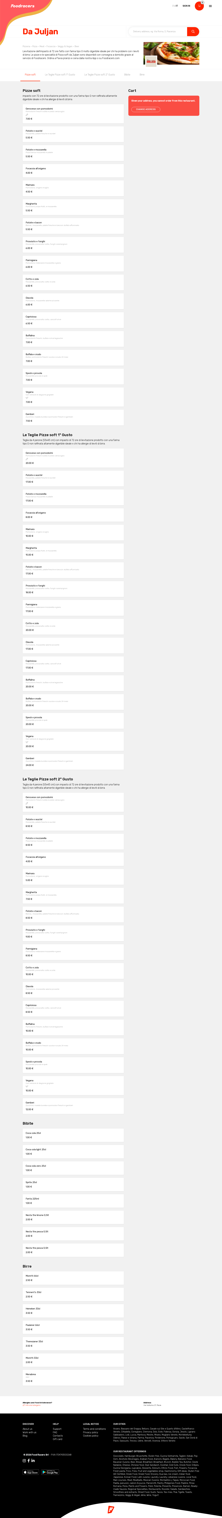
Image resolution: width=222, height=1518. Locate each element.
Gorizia (175, 1432)
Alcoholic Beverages (129, 1459)
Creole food (185, 1465)
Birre (142, 74)
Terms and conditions (94, 1428)
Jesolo (183, 1432)
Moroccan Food (187, 1480)
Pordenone (160, 1438)
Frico (128, 1471)
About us (27, 1428)
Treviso (133, 1441)
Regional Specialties (138, 1489)
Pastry (160, 1483)
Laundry (154, 1477)
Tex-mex (168, 1492)
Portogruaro (172, 1438)
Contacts (58, 1435)
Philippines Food (172, 1483)
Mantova (141, 1435)
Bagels (166, 1459)
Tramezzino (118, 1495)
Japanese (118, 1477)
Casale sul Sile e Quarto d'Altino (165, 1428)
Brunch (167, 1462)
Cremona (147, 1432)
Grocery (154, 1474)
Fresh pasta (119, 1471)
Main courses (119, 1480)
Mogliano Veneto (170, 1435)
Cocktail (164, 1465)
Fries (134, 1471)
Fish (176, 1468)
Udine (140, 1441)
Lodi (127, 1435)
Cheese (126, 1465)
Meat (129, 1480)
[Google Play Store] (50, 1472)
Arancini (158, 1459)
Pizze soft (30, 74)
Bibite (127, 74)
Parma (141, 1438)
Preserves (177, 1486)
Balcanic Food (185, 1459)
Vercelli (147, 1441)
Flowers (183, 1468)
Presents (166, 1486)
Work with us (29, 1432)
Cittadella (125, 1432)
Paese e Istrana (129, 1438)
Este (160, 1432)
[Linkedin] (33, 1461)
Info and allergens (33, 1405)
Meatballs (137, 1480)
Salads (173, 1489)
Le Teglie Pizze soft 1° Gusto (60, 74)
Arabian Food (146, 1459)
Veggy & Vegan (132, 1495)
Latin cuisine (143, 1477)
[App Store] (31, 1472)
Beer (133, 1462)
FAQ (55, 1432)
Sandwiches (184, 1489)
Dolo (155, 1432)
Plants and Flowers (138, 1486)
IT (177, 6)
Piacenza (149, 1438)
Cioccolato (118, 1456)
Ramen (186, 1486)
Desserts (146, 1468)
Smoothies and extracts (125, 1492)
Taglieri (182, 1456)
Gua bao (163, 1474)
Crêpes (195, 1465)
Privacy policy (90, 1432)
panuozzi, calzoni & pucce (132, 1483)
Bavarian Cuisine (121, 1462)
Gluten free (153, 1456)
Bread (139, 1462)
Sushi (153, 1492)
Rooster (165, 1489)
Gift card (57, 1439)
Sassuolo (124, 1441)
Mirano (157, 1435)
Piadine (184, 1483)
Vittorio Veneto (168, 1441)
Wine (143, 1495)
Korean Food (130, 1477)
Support (57, 1428)
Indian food (184, 1474)
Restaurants (155, 1489)
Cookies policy (90, 1435)
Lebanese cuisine (176, 1477)
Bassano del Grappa (131, 1428)
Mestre (150, 1435)
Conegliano (136, 1432)
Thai (175, 1492)
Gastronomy (170, 1471)
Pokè (150, 1486)
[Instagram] (24, 1461)
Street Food (143, 1492)
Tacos (160, 1492)
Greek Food (131, 1474)
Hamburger (130, 1456)
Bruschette (141, 1456)
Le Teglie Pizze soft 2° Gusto (99, 74)
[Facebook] (28, 1461)
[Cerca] (193, 31)
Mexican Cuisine (151, 1480)
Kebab (190, 1456)
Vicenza (156, 1441)
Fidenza (167, 1432)
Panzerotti (151, 1483)
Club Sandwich (152, 1465)
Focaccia (192, 1468)
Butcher (187, 1462)
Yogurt (155, 1495)
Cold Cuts (173, 1465)
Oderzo (116, 1438)
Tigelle (181, 1492)
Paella (116, 1483)
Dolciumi (156, 1468)
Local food (191, 1477)
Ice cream (173, 1474)
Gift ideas (182, 1471)
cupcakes (136, 1468)
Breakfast (147, 1462)
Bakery (173, 1459)
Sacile (182, 1438)
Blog (25, 1435)
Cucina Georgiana (121, 1468)
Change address (146, 109)
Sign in (186, 6)
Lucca (133, 1435)
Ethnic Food (167, 1468)
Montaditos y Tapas (169, 1480)
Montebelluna (185, 1435)
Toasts (188, 1492)
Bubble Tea (177, 1462)
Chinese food (137, 1465)
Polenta (157, 1486)
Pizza (124, 1486)
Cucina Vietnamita (169, 1456)
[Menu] (210, 6)
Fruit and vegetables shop (150, 1471)
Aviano (116, 1428)
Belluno (145, 1428)
